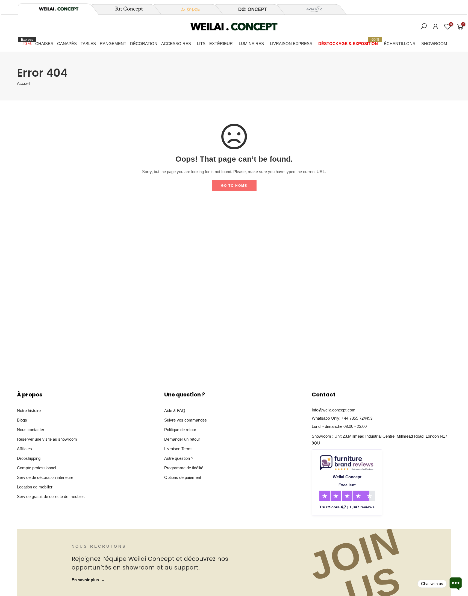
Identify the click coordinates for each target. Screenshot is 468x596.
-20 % (27, 42)
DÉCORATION (143, 43)
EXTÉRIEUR (221, 43)
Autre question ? (178, 458)
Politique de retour (180, 429)
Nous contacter (30, 429)
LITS (201, 43)
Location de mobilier (34, 487)
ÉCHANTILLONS (399, 43)
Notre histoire (29, 410)
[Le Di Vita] (187, 9)
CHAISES (44, 43)
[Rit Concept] (125, 9)
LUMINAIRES (251, 43)
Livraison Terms (178, 448)
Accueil (23, 83)
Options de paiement (182, 477)
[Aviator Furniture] (311, 9)
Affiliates (24, 448)
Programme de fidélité (183, 467)
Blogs (22, 420)
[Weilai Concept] (59, 8)
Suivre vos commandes (185, 420)
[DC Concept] (249, 9)
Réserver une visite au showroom (47, 439)
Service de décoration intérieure (45, 477)
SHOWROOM (434, 43)
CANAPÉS (67, 43)
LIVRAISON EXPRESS (291, 43)
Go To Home (234, 186)
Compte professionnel (36, 467)
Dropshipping (28, 458)
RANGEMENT (113, 43)
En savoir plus (88, 580)
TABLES (88, 43)
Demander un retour (182, 439)
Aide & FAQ (174, 410)
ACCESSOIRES (176, 43)
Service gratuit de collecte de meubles (51, 496)
